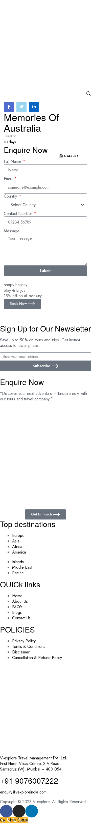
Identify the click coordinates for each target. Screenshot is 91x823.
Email (9, 179)
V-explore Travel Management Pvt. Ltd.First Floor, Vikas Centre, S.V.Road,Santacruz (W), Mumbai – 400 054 (33, 763)
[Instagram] (19, 811)
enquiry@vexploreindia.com (23, 792)
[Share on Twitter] (21, 107)
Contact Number (18, 213)
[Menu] (45, 98)
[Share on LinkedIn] (34, 107)
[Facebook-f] (6, 811)
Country (11, 196)
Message (11, 231)
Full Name (13, 161)
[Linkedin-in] (31, 811)
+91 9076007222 (29, 780)
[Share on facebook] (9, 107)
